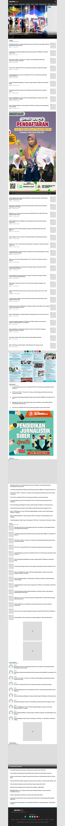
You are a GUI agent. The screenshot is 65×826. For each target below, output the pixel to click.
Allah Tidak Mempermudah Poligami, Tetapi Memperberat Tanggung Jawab (26, 345)
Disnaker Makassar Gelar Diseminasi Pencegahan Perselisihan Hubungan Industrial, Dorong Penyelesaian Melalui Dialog (28, 276)
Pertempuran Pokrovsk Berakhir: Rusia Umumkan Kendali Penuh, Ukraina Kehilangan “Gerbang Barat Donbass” (32, 803)
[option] (27, 22)
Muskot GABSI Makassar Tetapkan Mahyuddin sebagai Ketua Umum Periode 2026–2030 (29, 314)
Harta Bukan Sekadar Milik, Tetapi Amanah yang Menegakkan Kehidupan (25, 337)
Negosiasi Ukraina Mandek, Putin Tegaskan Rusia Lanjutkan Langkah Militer (27, 787)
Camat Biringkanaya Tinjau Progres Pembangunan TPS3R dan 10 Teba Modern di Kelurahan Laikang (32, 520)
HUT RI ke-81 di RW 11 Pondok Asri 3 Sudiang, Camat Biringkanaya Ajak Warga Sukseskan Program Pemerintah (27, 60)
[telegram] (32, 351)
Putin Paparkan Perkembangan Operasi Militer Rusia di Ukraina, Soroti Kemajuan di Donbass (31, 773)
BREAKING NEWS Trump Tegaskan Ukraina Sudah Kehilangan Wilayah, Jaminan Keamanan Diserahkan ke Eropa (30, 791)
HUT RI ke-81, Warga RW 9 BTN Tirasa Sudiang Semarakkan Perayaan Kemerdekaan (28, 67)
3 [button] (12, 37)
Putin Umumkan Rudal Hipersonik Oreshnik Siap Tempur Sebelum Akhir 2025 (27, 784)
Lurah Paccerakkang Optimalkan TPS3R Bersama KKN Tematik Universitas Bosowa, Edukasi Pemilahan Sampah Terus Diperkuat (27, 322)
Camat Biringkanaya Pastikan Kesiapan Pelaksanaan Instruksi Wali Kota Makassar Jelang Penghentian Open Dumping (29, 252)
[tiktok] (40, 351)
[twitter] (28, 351)
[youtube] (37, 351)
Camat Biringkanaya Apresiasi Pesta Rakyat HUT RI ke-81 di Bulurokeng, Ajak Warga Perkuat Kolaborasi (28, 75)
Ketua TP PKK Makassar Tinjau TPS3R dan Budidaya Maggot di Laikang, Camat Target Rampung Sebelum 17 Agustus (28, 98)
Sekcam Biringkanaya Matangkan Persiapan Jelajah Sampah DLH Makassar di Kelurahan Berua (28, 83)
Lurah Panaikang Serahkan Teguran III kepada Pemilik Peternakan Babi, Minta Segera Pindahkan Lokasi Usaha (28, 299)
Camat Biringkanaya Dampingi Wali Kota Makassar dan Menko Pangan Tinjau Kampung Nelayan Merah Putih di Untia (28, 198)
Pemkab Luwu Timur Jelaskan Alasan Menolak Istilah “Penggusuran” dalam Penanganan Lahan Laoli (29, 244)
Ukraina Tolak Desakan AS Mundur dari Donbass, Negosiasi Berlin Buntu (26, 794)
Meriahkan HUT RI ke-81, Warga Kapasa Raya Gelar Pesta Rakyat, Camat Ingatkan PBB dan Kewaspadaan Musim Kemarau (29, 45)
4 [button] (13, 37)
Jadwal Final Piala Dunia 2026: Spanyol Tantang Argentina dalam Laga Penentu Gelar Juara (28, 291)
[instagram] (35, 351)
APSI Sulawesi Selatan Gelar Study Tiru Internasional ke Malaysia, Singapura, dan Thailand (27, 284)
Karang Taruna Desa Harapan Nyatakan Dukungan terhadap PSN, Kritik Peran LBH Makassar (27, 229)
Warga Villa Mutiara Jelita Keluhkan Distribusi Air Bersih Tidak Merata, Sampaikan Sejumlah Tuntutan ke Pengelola (27, 330)
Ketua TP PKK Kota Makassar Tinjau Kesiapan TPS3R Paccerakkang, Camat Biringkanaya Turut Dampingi (29, 106)
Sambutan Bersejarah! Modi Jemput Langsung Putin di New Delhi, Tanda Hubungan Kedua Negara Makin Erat (32, 799)
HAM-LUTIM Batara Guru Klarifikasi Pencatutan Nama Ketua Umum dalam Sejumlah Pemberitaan (27, 221)
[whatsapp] (30, 351)
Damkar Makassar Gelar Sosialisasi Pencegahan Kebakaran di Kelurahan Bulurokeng (28, 236)
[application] (32, 153)
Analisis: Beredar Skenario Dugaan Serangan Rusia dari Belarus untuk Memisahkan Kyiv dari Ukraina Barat (32, 777)
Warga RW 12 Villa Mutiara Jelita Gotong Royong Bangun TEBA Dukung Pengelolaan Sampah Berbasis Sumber (28, 206)
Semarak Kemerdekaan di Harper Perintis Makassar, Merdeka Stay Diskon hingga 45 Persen (28, 91)
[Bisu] (52, 193)
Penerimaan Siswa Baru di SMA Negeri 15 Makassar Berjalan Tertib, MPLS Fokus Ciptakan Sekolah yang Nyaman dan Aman (29, 307)
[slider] (31, 193)
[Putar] (10, 193)
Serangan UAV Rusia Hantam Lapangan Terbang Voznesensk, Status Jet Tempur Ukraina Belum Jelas (33, 780)
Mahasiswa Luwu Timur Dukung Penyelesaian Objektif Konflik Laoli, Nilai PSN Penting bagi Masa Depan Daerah (28, 214)
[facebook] (25, 351)
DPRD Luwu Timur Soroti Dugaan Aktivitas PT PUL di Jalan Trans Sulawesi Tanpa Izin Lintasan (28, 260)
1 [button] (9, 37)
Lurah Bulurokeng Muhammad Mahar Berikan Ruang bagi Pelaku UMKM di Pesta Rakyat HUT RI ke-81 (26, 33)
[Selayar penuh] (54, 193)
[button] (32, 153)
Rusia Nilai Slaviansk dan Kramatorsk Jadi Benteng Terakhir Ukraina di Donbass (28, 770)
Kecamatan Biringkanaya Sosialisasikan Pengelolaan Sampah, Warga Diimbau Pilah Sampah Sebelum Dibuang (27, 267)
